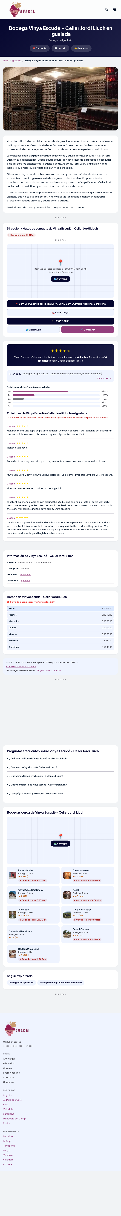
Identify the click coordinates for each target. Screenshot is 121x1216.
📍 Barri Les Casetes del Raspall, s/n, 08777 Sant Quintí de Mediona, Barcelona (60, 303)
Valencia (8, 1155)
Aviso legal (9, 1058)
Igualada (16, 60)
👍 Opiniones (81, 48)
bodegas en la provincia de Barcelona (61, 982)
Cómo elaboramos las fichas (21, 666)
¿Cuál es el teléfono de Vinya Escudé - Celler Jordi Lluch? (38, 758)
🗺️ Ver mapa (60, 278)
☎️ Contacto (39, 48)
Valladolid (8, 1109)
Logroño (7, 1095)
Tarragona (9, 1145)
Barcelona (25, 574)
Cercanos (8, 1082)
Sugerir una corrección (49, 670)
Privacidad (8, 1063)
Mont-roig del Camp (14, 1118)
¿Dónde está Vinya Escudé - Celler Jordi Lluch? (33, 767)
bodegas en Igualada (21, 982)
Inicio (6, 60)
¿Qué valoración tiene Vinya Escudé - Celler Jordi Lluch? (38, 784)
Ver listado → (104, 378)
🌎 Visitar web (33, 329)
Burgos (7, 1150)
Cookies (7, 1068)
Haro (5, 1104)
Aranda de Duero (12, 1099)
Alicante (7, 1164)
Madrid (7, 1123)
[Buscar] (106, 9)
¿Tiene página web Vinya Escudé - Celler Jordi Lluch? (36, 793)
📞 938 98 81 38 (60, 320)
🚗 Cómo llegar (60, 312)
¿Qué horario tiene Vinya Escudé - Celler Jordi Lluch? (36, 775)
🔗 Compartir (88, 329)
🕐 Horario (60, 48)
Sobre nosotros (11, 1072)
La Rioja (7, 1141)
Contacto (8, 1077)
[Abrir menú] (114, 9)
